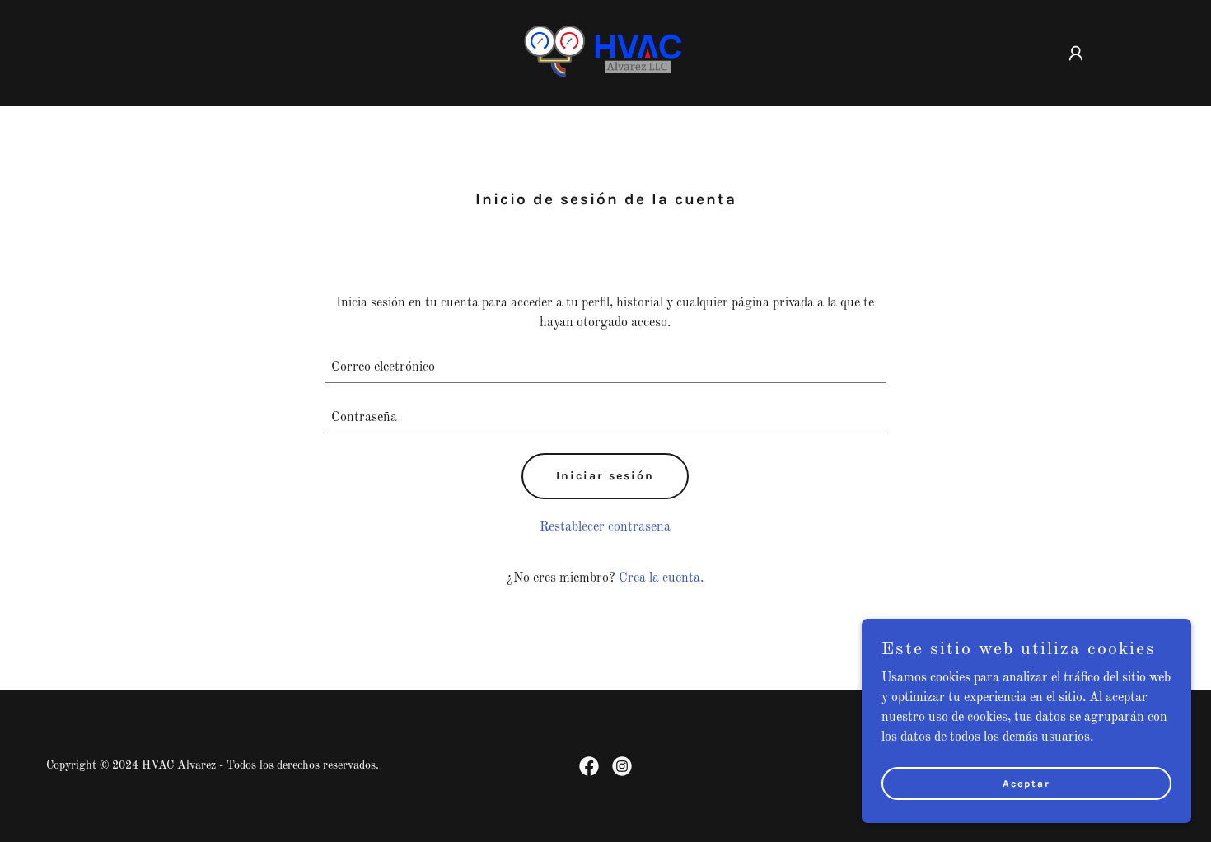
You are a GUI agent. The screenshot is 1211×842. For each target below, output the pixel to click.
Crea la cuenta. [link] (661, 578)
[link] (605, 52)
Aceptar (1026, 782)
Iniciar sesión (605, 476)
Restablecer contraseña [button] (605, 527)
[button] (1075, 53)
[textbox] (606, 368)
